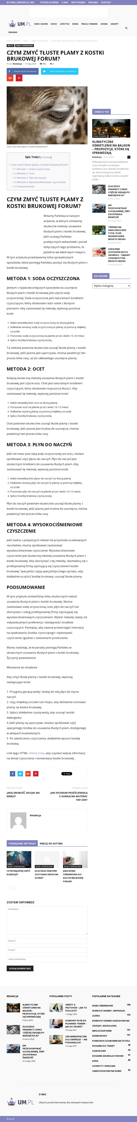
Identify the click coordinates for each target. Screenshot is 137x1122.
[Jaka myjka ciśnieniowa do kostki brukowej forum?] (75, 859)
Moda (75, 24)
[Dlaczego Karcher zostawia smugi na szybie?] (47, 859)
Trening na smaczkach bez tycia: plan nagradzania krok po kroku (117, 233)
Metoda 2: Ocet (23, 173)
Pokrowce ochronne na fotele (111, 1040)
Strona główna (49, 2)
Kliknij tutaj (36, 753)
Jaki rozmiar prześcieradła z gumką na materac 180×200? (69, 796)
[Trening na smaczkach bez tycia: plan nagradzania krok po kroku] (99, 230)
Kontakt (106, 2)
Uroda (104, 24)
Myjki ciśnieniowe (24, 45)
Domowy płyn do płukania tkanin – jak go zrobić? (76, 1023)
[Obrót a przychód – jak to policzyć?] (56, 1007)
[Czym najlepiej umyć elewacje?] (19, 859)
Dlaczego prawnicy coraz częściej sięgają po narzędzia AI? (119, 191)
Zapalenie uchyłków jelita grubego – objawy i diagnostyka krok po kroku (119, 255)
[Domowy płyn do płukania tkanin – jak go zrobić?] (56, 1023)
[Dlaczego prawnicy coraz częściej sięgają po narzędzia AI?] (99, 189)
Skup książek (78, 2)
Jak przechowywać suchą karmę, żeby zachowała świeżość (119, 211)
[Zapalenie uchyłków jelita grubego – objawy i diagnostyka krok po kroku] (99, 252)
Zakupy (114, 24)
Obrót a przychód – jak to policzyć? (76, 1007)
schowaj (46, 157)
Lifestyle (64, 24)
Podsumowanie (23, 186)
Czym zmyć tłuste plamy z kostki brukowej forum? (38, 164)
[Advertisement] (68, 12)
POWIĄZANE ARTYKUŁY (22, 843)
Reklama (93, 2)
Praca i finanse (89, 24)
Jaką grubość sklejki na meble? (23, 794)
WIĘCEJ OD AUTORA (51, 843)
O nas (65, 2)
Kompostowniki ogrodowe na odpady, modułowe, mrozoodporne (110, 1025)
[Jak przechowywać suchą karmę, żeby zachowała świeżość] (99, 208)
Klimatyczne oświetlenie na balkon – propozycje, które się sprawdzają (111, 147)
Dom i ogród (41, 24)
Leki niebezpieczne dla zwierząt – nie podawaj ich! (76, 1039)
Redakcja (17, 63)
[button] (126, 28)
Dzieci (54, 24)
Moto (10, 45)
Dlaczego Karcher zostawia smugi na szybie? (46, 874)
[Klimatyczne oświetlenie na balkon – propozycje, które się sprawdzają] (111, 128)
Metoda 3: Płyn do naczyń (29, 177)
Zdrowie (12, 32)
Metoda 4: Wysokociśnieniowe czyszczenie (39, 182)
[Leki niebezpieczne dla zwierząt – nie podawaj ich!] (56, 1039)
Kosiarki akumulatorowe (107, 1055)
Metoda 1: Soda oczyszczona (31, 169)
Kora (95, 1060)
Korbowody (99, 1035)
